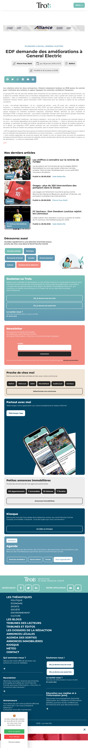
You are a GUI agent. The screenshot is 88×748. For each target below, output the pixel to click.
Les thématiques (19, 597)
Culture (16, 615)
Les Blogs (13, 619)
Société (10, 176)
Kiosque (12, 645)
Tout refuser (14, 737)
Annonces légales (20, 634)
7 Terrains (61, 491)
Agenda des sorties (21, 637)
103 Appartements (16, 491)
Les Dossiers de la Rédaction (29, 630)
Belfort (72, 64)
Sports (9, 226)
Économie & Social (34, 46)
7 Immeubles (34, 491)
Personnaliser (14, 742)
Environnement (20, 612)
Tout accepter (14, 731)
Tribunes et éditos (20, 626)
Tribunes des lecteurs (23, 623)
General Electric (54, 46)
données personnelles (70, 360)
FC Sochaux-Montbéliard (16, 224)
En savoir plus (11, 316)
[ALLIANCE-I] (44, 38)
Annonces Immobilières (24, 641)
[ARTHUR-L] (44, 737)
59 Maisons (48, 491)
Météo (11, 648)
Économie (17, 603)
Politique (16, 600)
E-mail (20, 343)
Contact (12, 652)
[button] (7, 79)
